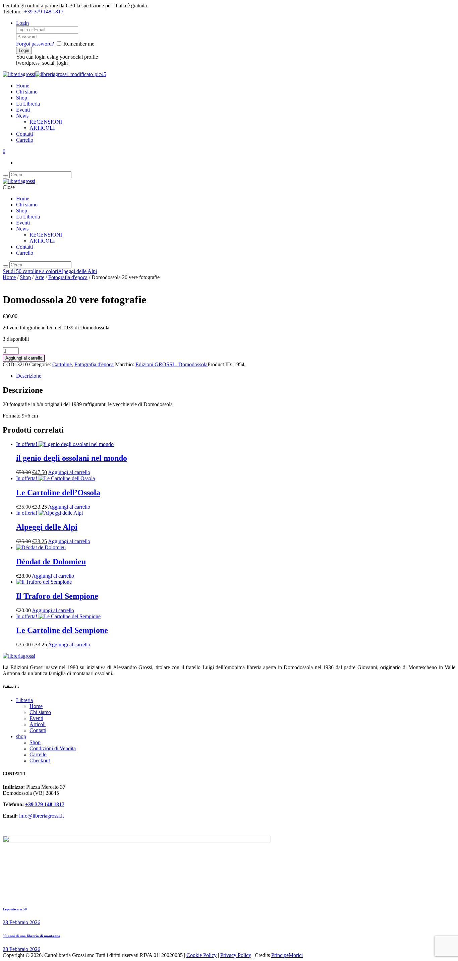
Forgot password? (35, 44)
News (22, 116)
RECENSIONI (46, 122)
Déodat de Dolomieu (51, 561)
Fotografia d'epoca (68, 277)
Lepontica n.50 (15, 909)
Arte (39, 277)
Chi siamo (27, 91)
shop (21, 736)
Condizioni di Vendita (53, 748)
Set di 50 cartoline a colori (30, 271)
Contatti (24, 134)
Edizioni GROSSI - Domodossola (171, 364)
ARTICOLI (42, 128)
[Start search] (5, 266)
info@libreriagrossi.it (41, 816)
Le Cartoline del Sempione (62, 630)
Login (22, 23)
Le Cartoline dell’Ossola (58, 492)
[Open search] (5, 176)
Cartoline (62, 364)
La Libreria (28, 104)
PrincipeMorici (287, 955)
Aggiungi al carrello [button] (69, 472)
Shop (21, 98)
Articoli (38, 724)
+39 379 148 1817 (43, 11)
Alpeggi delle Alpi (77, 271)
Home (22, 85)
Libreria (24, 700)
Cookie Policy (201, 955)
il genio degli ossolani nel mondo (71, 458)
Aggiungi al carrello (23, 358)
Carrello (24, 140)
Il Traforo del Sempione (57, 596)
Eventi (23, 110)
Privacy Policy (235, 955)
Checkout (40, 760)
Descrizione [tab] (28, 376)
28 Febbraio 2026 (21, 922)
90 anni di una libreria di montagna (31, 936)
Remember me (78, 44)
